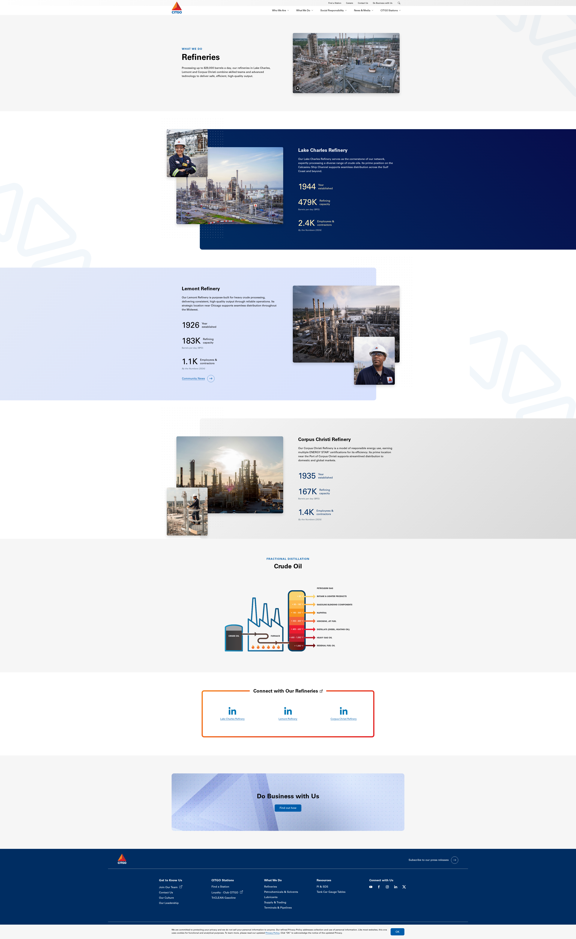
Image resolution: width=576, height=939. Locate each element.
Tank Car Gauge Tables (331, 892)
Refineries (270, 886)
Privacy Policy (272, 933)
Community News (193, 378)
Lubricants (271, 897)
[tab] (297, 88)
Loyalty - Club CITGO (225, 892)
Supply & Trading (275, 902)
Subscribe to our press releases (429, 860)
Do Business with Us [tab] (382, 3)
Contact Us (166, 892)
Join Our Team (168, 887)
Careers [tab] (349, 3)
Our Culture (166, 897)
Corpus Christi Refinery (344, 718)
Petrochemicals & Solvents (281, 892)
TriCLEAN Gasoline (224, 897)
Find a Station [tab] (334, 3)
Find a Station (220, 886)
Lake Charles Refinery (232, 718)
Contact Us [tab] (363, 3)
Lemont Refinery (288, 718)
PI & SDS (322, 886)
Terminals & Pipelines (278, 907)
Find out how (288, 808)
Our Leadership (169, 903)
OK (397, 931)
